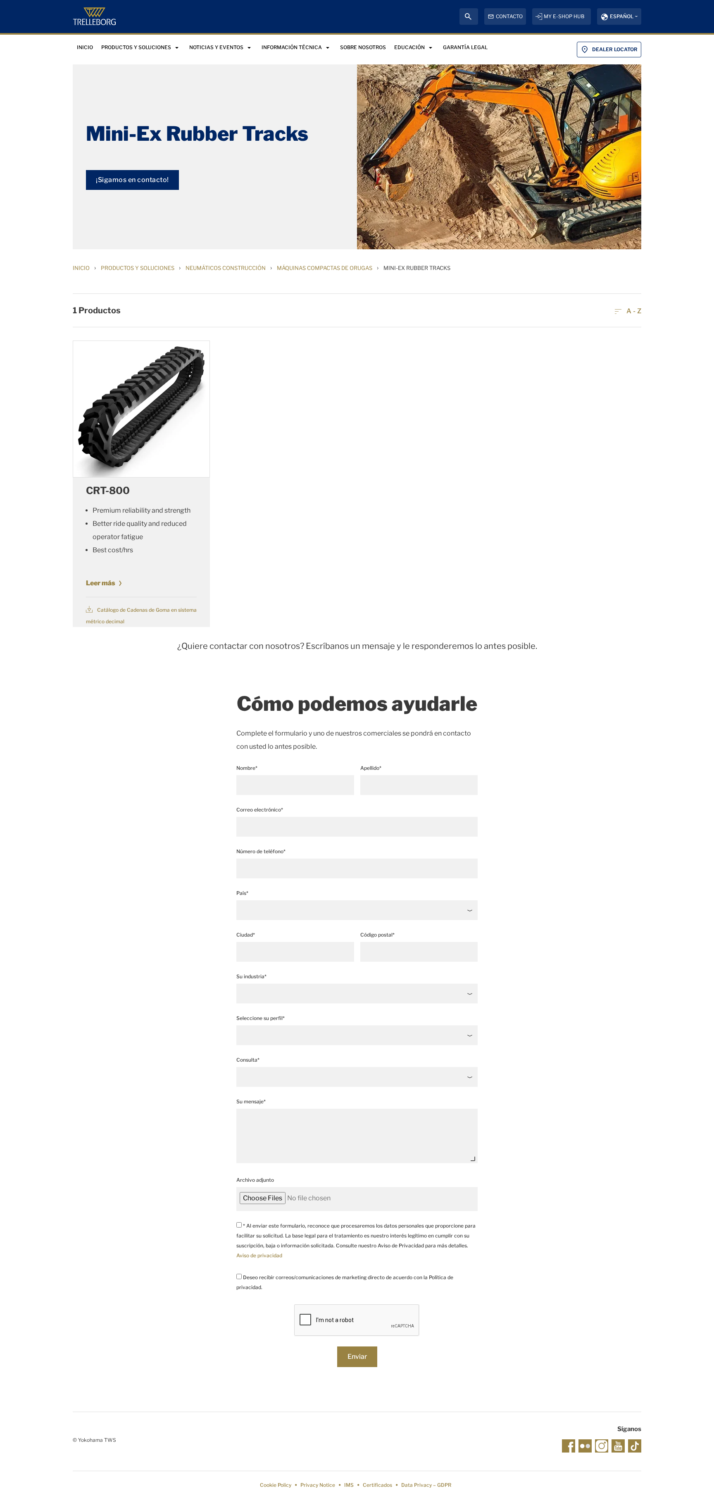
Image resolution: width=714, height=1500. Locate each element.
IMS (349, 1485)
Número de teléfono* (261, 851)
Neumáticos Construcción (226, 268)
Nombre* (246, 768)
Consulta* (247, 1060)
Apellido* (370, 768)
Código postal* (377, 935)
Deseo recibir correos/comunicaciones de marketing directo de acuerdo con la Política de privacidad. (344, 1282)
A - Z (633, 311)
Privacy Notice (317, 1485)
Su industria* (251, 976)
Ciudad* (245, 935)
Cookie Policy (275, 1485)
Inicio (81, 268)
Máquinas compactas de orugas (324, 268)
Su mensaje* (251, 1101)
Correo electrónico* (259, 810)
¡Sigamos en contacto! (132, 180)
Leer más (100, 583)
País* (242, 893)
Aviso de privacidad (259, 1255)
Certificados (377, 1485)
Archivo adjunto (255, 1180)
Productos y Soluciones (137, 268)
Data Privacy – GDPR (426, 1485)
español (621, 16)
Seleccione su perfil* (260, 1018)
